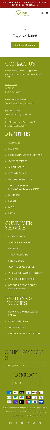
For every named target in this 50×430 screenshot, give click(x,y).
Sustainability (17, 167)
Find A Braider (16, 261)
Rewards (13, 248)
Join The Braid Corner (21, 267)
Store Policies (17, 327)
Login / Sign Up (16, 236)
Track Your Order (18, 255)
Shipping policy (40, 412)
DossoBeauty (14, 408)
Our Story (14, 143)
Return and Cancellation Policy (23, 313)
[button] (42, 13)
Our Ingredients (17, 161)
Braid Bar (14, 195)
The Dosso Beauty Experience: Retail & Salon (23, 187)
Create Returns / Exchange (24, 333)
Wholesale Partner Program (25, 273)
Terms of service (26, 412)
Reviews (13, 149)
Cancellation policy (18, 416)
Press (11, 213)
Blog (11, 207)
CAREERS (9, 88)
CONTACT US (11, 84)
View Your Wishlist (20, 242)
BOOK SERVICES (13, 92)
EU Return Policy (18, 321)
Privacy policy (11, 412)
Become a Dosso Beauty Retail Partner (22, 287)
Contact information (34, 416)
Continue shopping (25, 45)
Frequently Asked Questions (25, 155)
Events (12, 201)
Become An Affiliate (20, 179)
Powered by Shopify (27, 408)
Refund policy (42, 408)
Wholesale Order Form (21, 279)
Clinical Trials (17, 173)
